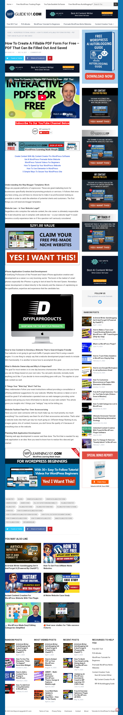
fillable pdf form (25, 507)
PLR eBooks (25, 24)
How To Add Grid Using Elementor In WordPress (23, 687)
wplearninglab (28, 522)
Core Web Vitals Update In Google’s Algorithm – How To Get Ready (51, 695)
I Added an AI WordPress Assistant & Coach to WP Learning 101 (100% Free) (79, 679)
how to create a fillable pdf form (29, 510)
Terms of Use (44, 711)
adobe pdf (10, 499)
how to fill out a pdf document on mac (56, 514)
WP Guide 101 (10, 52)
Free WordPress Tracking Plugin (28, 4)
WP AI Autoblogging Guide (104, 684)
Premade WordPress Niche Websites (77, 24)
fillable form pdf (67, 503)
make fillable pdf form (63, 518)
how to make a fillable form (16, 518)
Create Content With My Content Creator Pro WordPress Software (42, 156)
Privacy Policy (56, 711)
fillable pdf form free (45, 507)
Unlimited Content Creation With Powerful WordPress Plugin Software (104, 430)
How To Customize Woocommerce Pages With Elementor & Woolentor (104, 382)
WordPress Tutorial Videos (24, 32)
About (86, 711)
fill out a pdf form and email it (45, 503)
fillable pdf (10, 507)
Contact (78, 711)
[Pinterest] (50, 58)
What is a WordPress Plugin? (104, 344)
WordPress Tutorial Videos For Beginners (42, 162)
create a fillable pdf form (55, 499)
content (41, 211)
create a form (11, 503)
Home (9, 4)
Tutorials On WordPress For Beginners (105, 711)
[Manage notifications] (117, 710)
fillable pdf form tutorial (67, 507)
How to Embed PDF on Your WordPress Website (51, 662)
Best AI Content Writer (103, 675)
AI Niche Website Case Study (56, 595)
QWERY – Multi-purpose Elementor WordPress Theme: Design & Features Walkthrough (52, 678)
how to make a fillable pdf (41, 518)
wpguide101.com (25, 711)
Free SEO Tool (12, 24)
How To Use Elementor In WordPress (42, 168)
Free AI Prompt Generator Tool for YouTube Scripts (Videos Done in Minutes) (105, 394)
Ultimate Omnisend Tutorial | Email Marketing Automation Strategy (104, 418)
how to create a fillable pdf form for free (21, 514)
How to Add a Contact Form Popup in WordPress (21, 675)
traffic (39, 353)
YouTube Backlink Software (54, 4)
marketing (59, 188)
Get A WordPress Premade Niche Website (42, 159)
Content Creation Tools (103, 24)
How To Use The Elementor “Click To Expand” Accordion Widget (23, 662)
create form (25, 503)
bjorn (20, 499)
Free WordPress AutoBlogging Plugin (82, 4)
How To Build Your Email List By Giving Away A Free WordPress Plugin (81, 663)
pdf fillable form (12, 522)
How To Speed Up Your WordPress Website (42, 165)
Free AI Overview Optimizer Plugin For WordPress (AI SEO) (81, 694)
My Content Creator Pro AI (105, 679)
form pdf (9, 510)
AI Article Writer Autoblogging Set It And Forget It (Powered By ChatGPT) (105, 320)
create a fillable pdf (34, 499)
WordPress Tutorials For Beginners (47, 24)
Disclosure (68, 711)
